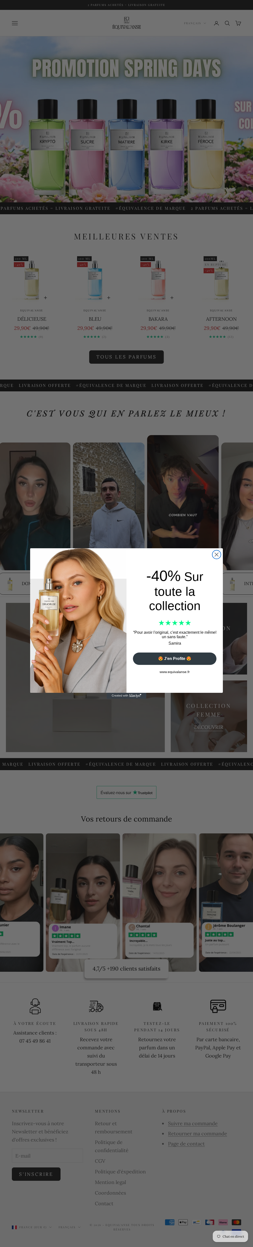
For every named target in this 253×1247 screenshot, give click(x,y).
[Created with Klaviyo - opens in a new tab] (126, 696)
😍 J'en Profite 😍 (174, 658)
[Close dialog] (216, 554)
